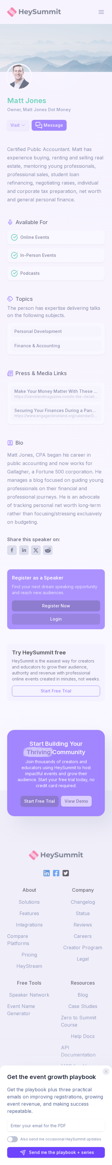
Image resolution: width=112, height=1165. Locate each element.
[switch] (12, 1139)
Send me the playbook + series (61, 1152)
